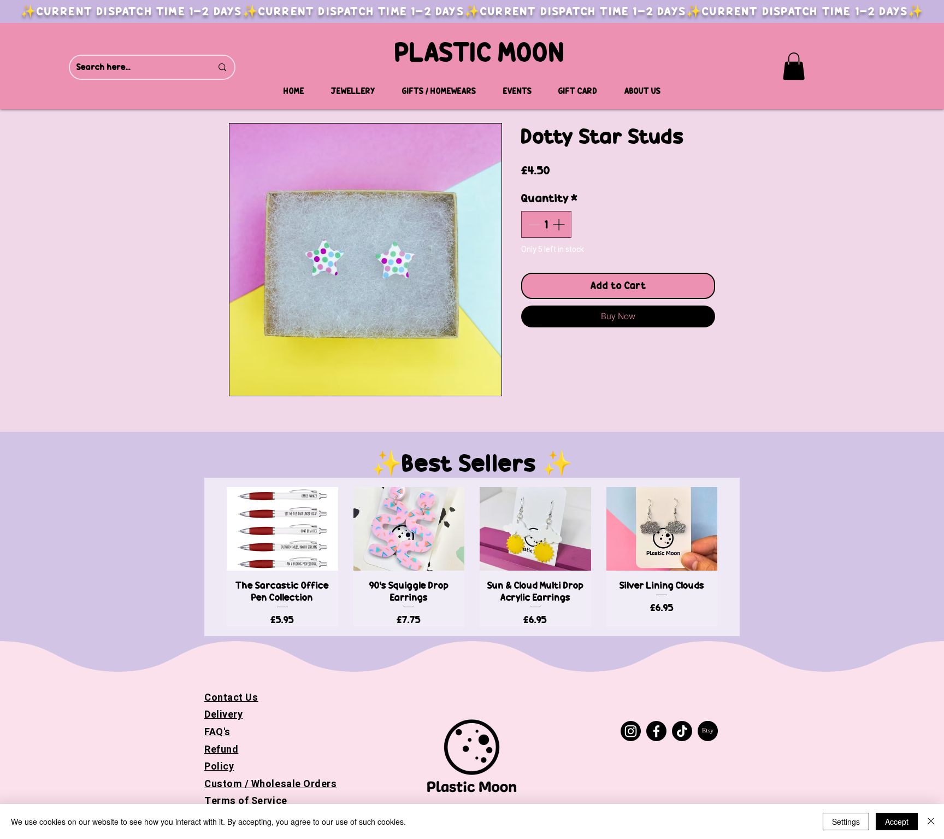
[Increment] (560, 224)
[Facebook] (656, 731)
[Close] (930, 821)
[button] (793, 66)
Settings (846, 821)
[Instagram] (631, 731)
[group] (472, 556)
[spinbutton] (546, 224)
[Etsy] (708, 731)
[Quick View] (282, 529)
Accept (896, 821)
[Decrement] (533, 224)
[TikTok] (682, 731)
